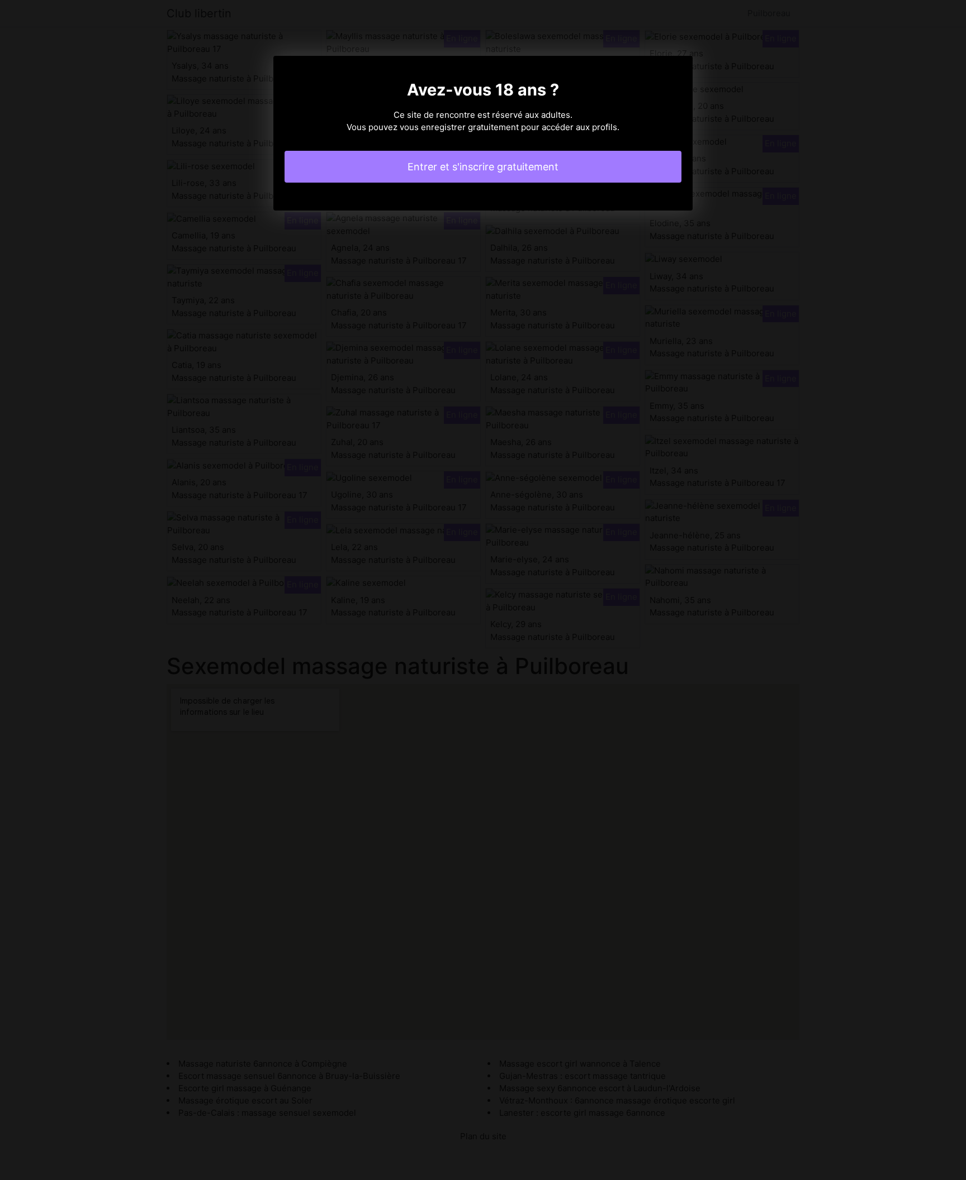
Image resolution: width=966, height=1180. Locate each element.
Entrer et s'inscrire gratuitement (483, 167)
